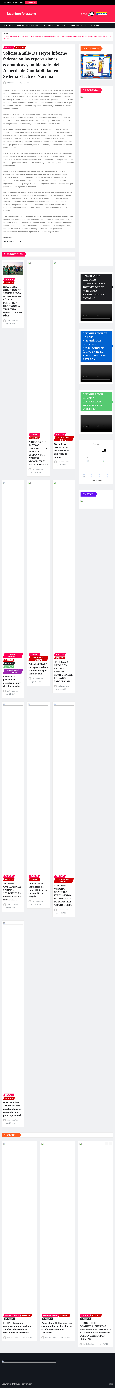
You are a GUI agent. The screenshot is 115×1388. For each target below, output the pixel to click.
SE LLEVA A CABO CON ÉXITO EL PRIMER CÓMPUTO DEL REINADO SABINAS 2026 (63, 672)
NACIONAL (62, 25)
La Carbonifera (12, 320)
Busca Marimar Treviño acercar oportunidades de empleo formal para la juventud (12, 1109)
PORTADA (8, 25)
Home (5, 33)
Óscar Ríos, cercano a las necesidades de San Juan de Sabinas (62, 450)
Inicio (111, 1383)
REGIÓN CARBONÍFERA (28, 25)
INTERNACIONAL (79, 25)
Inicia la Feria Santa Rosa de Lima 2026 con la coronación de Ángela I (38, 890)
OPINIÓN (95, 25)
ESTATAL (48, 25)
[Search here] (112, 25)
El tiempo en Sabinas (96, 480)
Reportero (10, 82)
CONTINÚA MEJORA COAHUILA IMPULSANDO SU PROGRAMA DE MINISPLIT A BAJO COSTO (63, 895)
